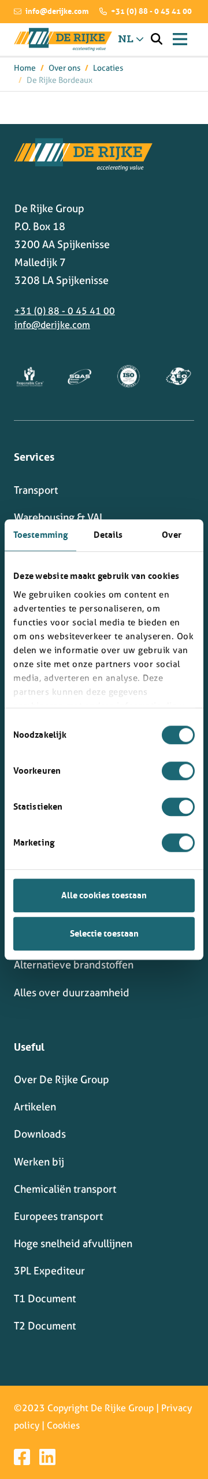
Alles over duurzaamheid (71, 992)
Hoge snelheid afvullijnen (73, 1243)
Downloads (40, 1134)
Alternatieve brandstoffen (73, 965)
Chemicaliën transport (65, 1189)
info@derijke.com (56, 11)
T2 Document (45, 1326)
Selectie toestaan (104, 933)
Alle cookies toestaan (104, 895)
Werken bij (39, 1162)
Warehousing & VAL (59, 517)
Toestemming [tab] (40, 534)
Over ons (64, 67)
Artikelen (35, 1107)
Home (25, 67)
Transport (36, 490)
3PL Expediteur (49, 1271)
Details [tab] (108, 534)
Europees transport (58, 1216)
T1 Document (45, 1298)
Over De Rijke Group (61, 1079)
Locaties (108, 67)
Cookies (63, 1425)
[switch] (178, 771)
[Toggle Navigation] (180, 39)
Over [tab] (171, 534)
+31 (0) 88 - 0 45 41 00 (150, 11)
